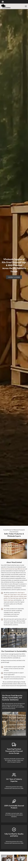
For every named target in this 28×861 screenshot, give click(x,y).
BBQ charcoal (21, 569)
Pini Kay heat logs (13, 598)
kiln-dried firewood (7, 569)
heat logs (14, 569)
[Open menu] (26, 6)
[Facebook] (3, 2)
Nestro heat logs (8, 600)
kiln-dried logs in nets (14, 594)
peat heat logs (22, 598)
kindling (21, 596)
